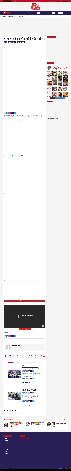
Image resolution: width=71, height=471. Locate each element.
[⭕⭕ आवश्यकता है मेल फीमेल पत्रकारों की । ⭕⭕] (49, 73)
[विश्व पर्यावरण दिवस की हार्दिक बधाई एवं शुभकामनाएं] (60, 73)
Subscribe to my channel (25, 329)
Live (53, 13)
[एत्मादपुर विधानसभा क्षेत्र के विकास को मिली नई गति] (49, 94)
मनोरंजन (25, 13)
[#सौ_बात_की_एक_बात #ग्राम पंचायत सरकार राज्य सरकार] (49, 89)
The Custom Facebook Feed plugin (53, 118)
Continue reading (26, 382)
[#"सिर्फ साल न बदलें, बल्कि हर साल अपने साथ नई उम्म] (54, 89)
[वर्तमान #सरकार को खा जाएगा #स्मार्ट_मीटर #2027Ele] (60, 83)
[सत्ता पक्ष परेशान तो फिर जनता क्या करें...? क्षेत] (60, 78)
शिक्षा (20, 13)
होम (17, 423)
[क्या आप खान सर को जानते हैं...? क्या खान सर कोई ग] (54, 73)
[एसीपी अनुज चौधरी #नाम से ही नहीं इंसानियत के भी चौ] (65, 94)
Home (4, 16)
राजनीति (12, 13)
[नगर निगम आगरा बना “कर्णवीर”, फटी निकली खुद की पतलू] (54, 78)
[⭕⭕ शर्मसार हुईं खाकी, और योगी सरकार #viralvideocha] (49, 78)
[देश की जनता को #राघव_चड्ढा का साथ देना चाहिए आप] (65, 89)
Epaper (60, 13)
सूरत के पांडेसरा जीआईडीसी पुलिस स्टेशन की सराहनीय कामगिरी (15, 16)
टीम (38, 13)
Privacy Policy (7, 449)
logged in (11, 413)
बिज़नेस (29, 13)
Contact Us (7, 453)
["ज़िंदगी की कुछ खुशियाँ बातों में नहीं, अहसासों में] (60, 89)
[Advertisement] (35, 27)
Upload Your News (45, 13)
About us (6, 440)
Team (6, 444)
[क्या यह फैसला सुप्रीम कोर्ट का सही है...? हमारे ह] (65, 78)
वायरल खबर (11, 423)
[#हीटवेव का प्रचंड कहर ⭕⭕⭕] (49, 83)
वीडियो (33, 13)
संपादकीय (15, 423)
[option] (14, 423)
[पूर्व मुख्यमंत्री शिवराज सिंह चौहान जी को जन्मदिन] (54, 94)
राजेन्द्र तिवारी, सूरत (15, 345)
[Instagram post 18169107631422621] (54, 83)
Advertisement (8, 442)
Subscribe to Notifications (25, 438)
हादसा (17, 13)
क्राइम (8, 13)
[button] (64, 419)
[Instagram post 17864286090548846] (65, 83)
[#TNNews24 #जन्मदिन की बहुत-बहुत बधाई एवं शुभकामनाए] (65, 73)
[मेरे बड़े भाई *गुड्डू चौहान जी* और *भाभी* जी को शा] (60, 94)
